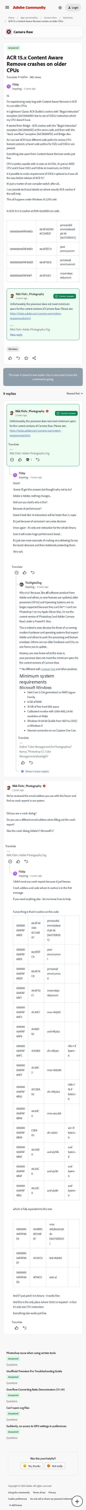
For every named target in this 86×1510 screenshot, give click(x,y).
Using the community (19, 1492)
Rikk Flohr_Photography (30, 294)
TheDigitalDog (33, 582)
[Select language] (60, 7)
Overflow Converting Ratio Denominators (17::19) (35, 1389)
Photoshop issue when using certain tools (31, 1353)
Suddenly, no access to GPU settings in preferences (36, 1426)
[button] (7, 8)
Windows (13, 349)
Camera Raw (50, 17)
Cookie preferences (17, 1498)
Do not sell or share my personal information (52, 1498)
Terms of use (39, 1492)
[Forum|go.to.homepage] (29, 7)
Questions (68, 17)
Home (11, 17)
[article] (43, 435)
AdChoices (17, 1505)
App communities (29, 17)
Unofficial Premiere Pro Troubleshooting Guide (34, 1371)
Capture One (48, 669)
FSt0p (15, 84)
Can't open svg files (17, 1407)
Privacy (52, 1492)
